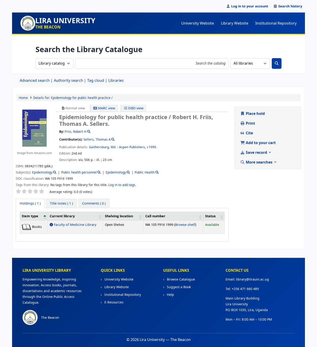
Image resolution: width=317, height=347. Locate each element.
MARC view (106, 108)
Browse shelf (185, 224)
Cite (249, 133)
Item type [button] (30, 216)
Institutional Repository (276, 23)
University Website (197, 23)
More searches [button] (259, 162)
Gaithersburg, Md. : (103, 147)
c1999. (152, 147)
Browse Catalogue (180, 279)
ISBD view (135, 108)
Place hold (255, 113)
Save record (256, 152)
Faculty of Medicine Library (74, 224)
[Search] (276, 63)
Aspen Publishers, (132, 147)
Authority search (68, 80)
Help (170, 294)
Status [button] (210, 216)
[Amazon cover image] (34, 127)
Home (23, 97)
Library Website (234, 23)
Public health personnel (79, 172)
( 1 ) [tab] (30, 203)
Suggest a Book (178, 287)
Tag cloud (95, 80)
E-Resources (113, 302)
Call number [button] (155, 216)
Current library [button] (62, 216)
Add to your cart (260, 142)
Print (250, 123)
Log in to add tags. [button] (122, 185)
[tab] (61, 203)
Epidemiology (42, 172)
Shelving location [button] (119, 216)
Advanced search (35, 80)
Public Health (145, 172)
